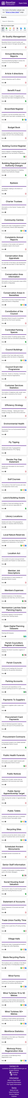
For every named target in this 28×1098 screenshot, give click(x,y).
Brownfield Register (14, 109)
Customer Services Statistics (14, 386)
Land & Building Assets (14, 498)
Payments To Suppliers (14, 699)
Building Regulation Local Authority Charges (14, 164)
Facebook (15, 1072)
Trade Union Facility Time (14, 920)
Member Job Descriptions (14, 571)
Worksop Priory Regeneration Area (14, 1049)
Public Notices (14, 774)
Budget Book (14, 127)
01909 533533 (14, 1070)
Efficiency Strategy (14, 405)
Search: (4, 17)
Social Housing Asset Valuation (14, 883)
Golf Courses (14, 479)
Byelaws (14, 183)
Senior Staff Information (14, 864)
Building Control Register (14, 146)
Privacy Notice (14, 1094)
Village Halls (14, 938)
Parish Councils (14, 662)
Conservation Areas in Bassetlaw (14, 294)
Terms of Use (14, 1090)
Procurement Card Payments (14, 718)
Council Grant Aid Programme (14, 368)
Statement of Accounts (14, 901)
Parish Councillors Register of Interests (14, 644)
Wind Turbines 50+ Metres (14, 1012)
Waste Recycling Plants (14, 957)
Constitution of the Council (14, 312)
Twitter (15, 1074)
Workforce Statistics (14, 1031)
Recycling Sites (14, 829)
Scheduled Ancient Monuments (14, 847)
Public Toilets (14, 811)
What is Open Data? (12, 12)
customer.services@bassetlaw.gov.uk (14, 1068)
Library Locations (14, 516)
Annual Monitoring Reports (14, 55)
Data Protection (14, 1092)
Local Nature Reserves (14, 535)
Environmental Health (14, 423)
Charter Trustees (14, 201)
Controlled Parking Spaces (14, 331)
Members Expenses (14, 590)
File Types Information (14, 1084)
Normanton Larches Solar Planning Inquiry (14, 608)
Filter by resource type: (7, 25)
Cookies (14, 1096)
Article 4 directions (14, 73)
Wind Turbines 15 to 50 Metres (14, 994)
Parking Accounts (14, 681)
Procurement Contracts (14, 737)
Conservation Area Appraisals (14, 257)
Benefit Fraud (14, 90)
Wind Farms (14, 976)
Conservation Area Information (14, 275)
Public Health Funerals (14, 755)
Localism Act (14, 553)
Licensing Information (14, 1082)
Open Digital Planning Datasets (14, 627)
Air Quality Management (14, 36)
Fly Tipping (14, 442)
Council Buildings (14, 349)
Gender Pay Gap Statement (14, 460)
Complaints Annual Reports (14, 238)
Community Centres (14, 220)
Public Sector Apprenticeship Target (14, 792)
